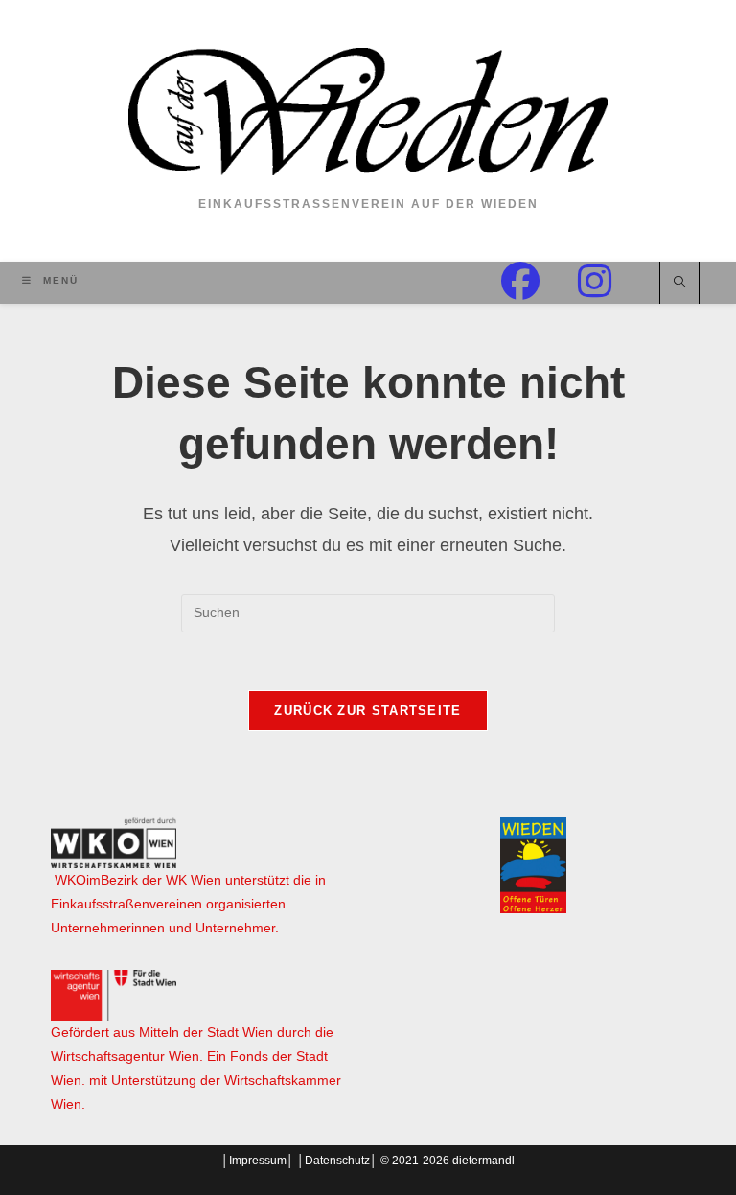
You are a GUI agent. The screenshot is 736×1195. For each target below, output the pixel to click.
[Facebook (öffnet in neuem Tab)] (539, 281)
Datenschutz (337, 1160)
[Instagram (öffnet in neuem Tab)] (614, 281)
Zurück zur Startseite (367, 710)
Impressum (258, 1160)
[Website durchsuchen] (679, 283)
